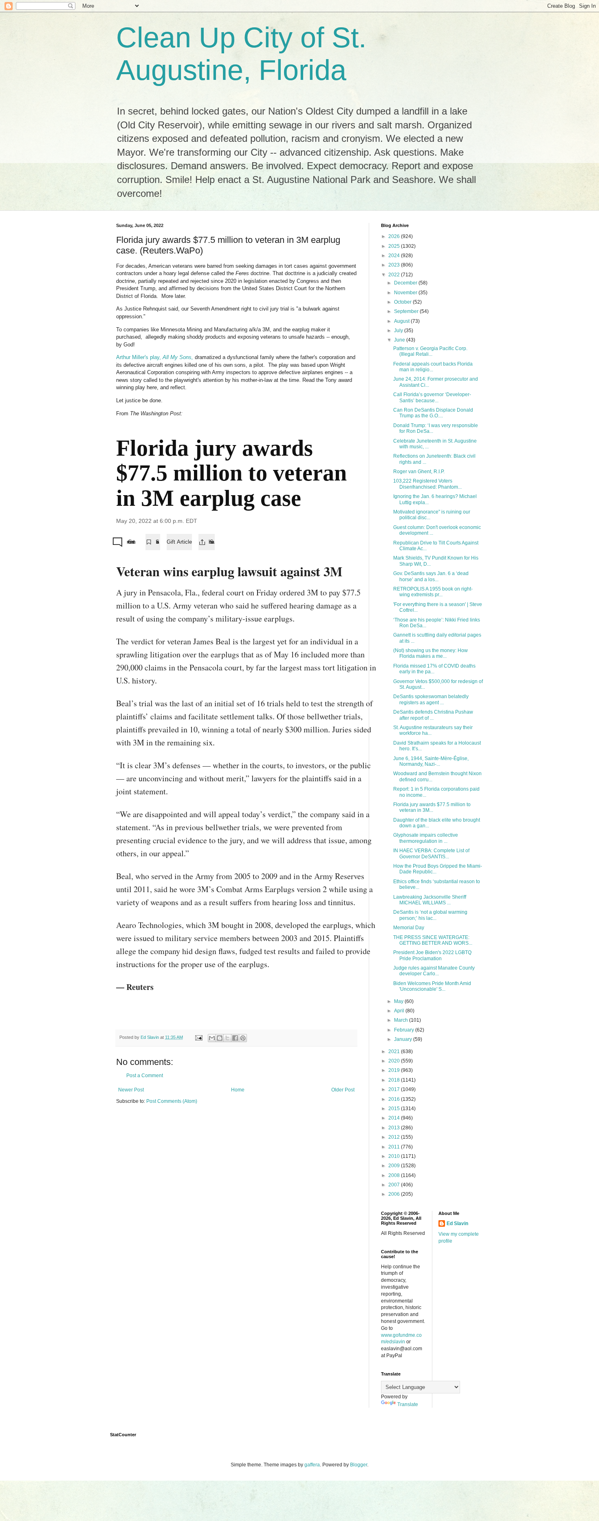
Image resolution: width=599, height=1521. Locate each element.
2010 (394, 1156)
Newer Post (131, 1090)
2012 (394, 1137)
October (403, 302)
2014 (394, 1118)
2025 (394, 246)
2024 (394, 255)
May (399, 1001)
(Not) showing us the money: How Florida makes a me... (430, 653)
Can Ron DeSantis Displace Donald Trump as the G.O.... (433, 413)
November (406, 292)
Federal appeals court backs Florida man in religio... (433, 367)
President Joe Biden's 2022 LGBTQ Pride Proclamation (432, 955)
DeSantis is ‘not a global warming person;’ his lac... (430, 915)
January (403, 1039)
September (407, 311)
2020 (394, 1061)
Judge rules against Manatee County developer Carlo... (434, 971)
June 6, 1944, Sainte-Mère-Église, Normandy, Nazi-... (431, 761)
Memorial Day (408, 927)
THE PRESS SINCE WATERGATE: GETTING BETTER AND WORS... (432, 940)
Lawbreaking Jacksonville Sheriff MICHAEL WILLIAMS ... (429, 900)
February (404, 1030)
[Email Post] (198, 1037)
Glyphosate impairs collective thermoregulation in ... (425, 838)
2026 (394, 236)
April (399, 1011)
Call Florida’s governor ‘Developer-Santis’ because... (432, 397)
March (401, 1020)
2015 (394, 1108)
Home (237, 1090)
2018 (394, 1080)
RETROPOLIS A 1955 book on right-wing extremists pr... (433, 591)
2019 (394, 1070)
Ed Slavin (457, 1223)
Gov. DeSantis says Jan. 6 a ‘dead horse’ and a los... (431, 576)
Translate (407, 1404)
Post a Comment (144, 1075)
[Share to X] (227, 1038)
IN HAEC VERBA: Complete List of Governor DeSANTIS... (431, 853)
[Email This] (212, 1038)
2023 (394, 265)
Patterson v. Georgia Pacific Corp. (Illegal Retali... (430, 351)
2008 (394, 1175)
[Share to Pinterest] (243, 1038)
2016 (394, 1099)
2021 (394, 1051)
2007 (394, 1185)
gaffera (312, 1465)
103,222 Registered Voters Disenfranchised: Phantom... (427, 483)
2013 (394, 1128)
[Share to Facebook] (235, 1038)
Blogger (358, 1465)
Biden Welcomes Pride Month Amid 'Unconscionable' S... (432, 986)
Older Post (343, 1090)
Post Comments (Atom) (171, 1101)
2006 (394, 1194)
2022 (394, 275)
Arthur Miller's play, (154, 357)
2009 (394, 1165)
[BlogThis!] (220, 1038)
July (399, 330)
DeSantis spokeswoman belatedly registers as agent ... (431, 699)
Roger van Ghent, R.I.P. (419, 471)
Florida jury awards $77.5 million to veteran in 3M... (432, 807)
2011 (394, 1147)
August (402, 321)
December (406, 283)
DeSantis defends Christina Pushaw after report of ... (433, 715)
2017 (394, 1089)
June (400, 340)
